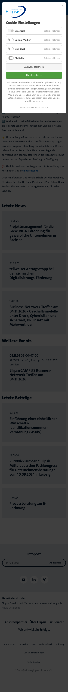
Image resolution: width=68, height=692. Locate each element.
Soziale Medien (23, 40)
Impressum (25, 107)
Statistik (19, 58)
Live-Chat (20, 49)
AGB (46, 107)
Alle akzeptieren (34, 75)
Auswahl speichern (34, 66)
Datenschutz (37, 107)
